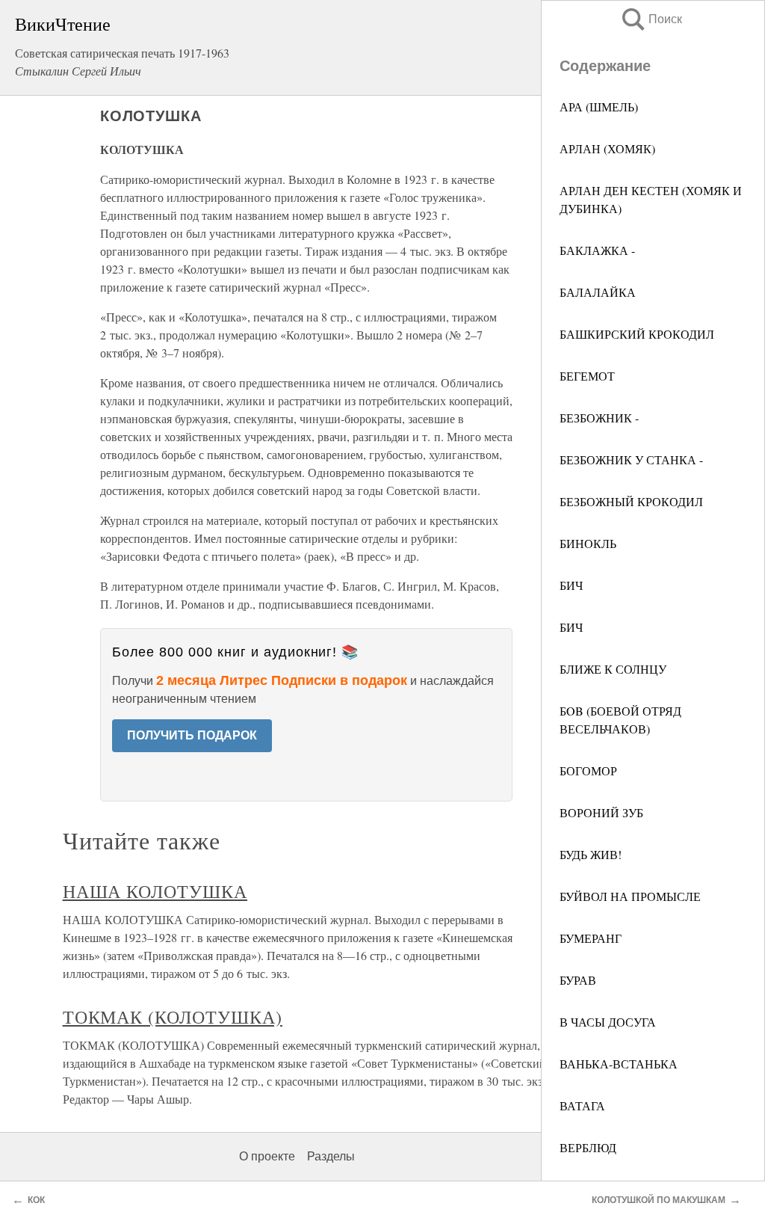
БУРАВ (578, 980)
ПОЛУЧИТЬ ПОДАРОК (192, 735)
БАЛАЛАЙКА (598, 292)
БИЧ (571, 585)
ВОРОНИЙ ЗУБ (601, 812)
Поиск (650, 19)
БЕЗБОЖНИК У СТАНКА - (631, 459)
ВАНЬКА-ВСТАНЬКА (619, 1063)
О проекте (267, 1156)
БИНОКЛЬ (588, 543)
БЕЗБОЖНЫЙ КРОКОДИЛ (631, 501)
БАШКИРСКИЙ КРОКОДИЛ (637, 334)
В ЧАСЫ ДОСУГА (608, 1022)
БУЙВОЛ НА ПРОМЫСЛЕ (630, 896)
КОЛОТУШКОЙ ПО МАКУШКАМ (658, 1200)
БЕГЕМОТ (587, 376)
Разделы (331, 1156)
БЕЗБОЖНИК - (599, 417)
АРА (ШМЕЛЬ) (599, 106)
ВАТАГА (582, 1105)
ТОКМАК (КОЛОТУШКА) (172, 1017)
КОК (36, 1200)
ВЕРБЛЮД (588, 1147)
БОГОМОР (588, 770)
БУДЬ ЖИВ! (591, 854)
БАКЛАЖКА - (597, 250)
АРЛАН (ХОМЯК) (607, 148)
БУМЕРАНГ (591, 938)
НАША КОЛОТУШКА (155, 891)
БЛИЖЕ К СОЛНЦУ (613, 669)
